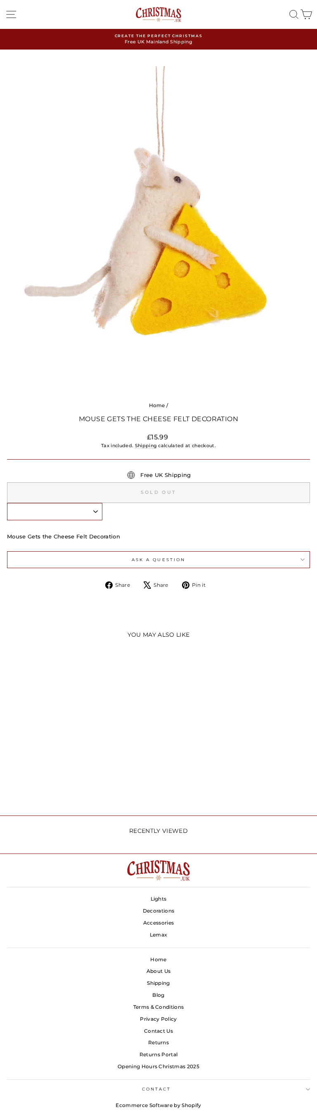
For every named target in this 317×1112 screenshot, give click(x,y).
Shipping (146, 445)
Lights (159, 899)
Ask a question (158, 559)
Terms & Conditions (158, 1007)
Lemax (159, 935)
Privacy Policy (158, 1019)
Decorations (159, 911)
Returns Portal (159, 1054)
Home (157, 405)
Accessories (158, 923)
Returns (158, 1042)
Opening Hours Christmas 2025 (158, 1066)
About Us (159, 971)
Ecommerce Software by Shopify (158, 1105)
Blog (158, 995)
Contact (156, 1089)
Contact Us (158, 1031)
